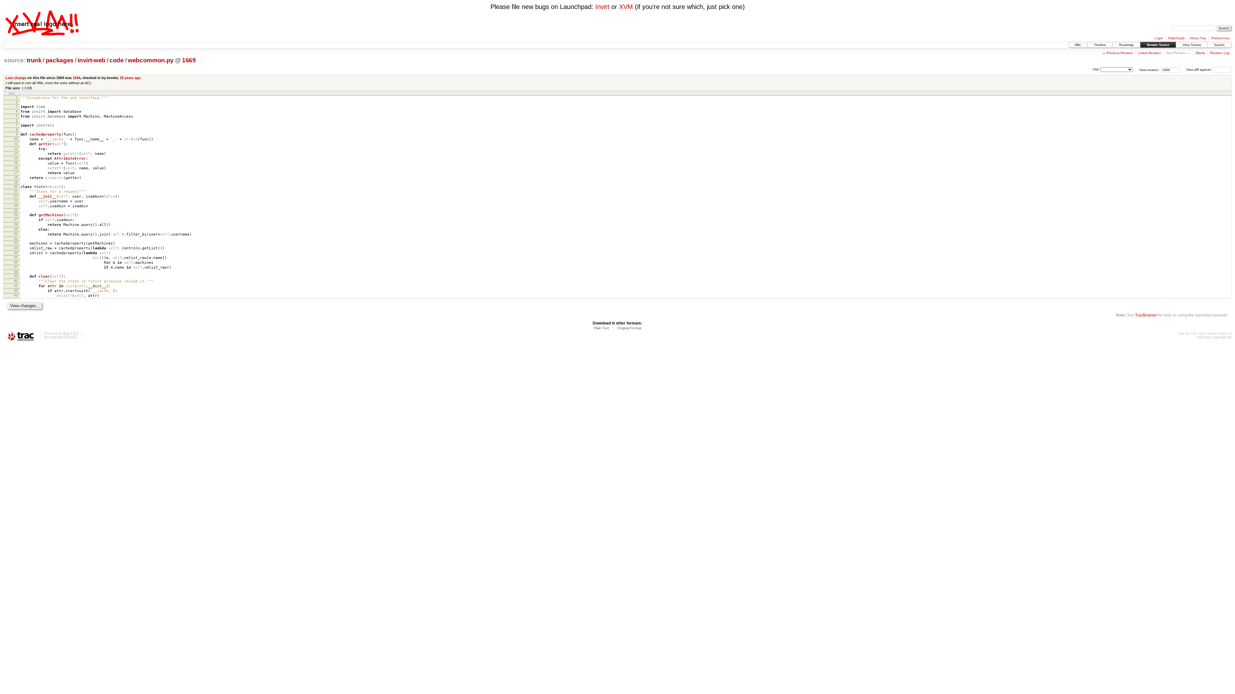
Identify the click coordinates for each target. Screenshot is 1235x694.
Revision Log (1220, 53)
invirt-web (91, 60)
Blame (1200, 53)
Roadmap (1126, 45)
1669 (189, 60)
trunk (34, 60)
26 (16, 215)
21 (16, 191)
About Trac (1198, 38)
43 (16, 295)
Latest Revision (1149, 53)
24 (16, 206)
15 (16, 163)
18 (16, 177)
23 (16, 201)
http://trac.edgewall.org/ (1214, 337)
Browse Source (1158, 45)
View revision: (1149, 69)
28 (16, 224)
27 (16, 219)
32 (16, 243)
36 (16, 262)
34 (16, 252)
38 (16, 272)
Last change (15, 78)
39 (16, 276)
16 (16, 168)
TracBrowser (1146, 315)
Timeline (1100, 45)
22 (16, 196)
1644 (76, 78)
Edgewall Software (63, 337)
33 (16, 248)
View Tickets (1192, 45)
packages (60, 60)
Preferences (1221, 38)
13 (16, 153)
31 (16, 239)
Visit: (1096, 69)
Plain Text (601, 328)
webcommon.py (151, 60)
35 (16, 257)
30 (16, 234)
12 (16, 148)
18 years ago (130, 78)
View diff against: (1199, 69)
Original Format (629, 328)
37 (16, 267)
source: (15, 60)
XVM (626, 6)
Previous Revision (1120, 53)
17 (16, 172)
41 (16, 286)
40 (16, 281)
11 (16, 144)
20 (16, 186)
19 (16, 182)
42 (16, 290)
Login (1159, 38)
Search (1219, 45)
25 (16, 210)
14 (16, 158)
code (116, 60)
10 (16, 139)
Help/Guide (1176, 38)
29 (16, 229)
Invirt (602, 6)
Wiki (1078, 45)
